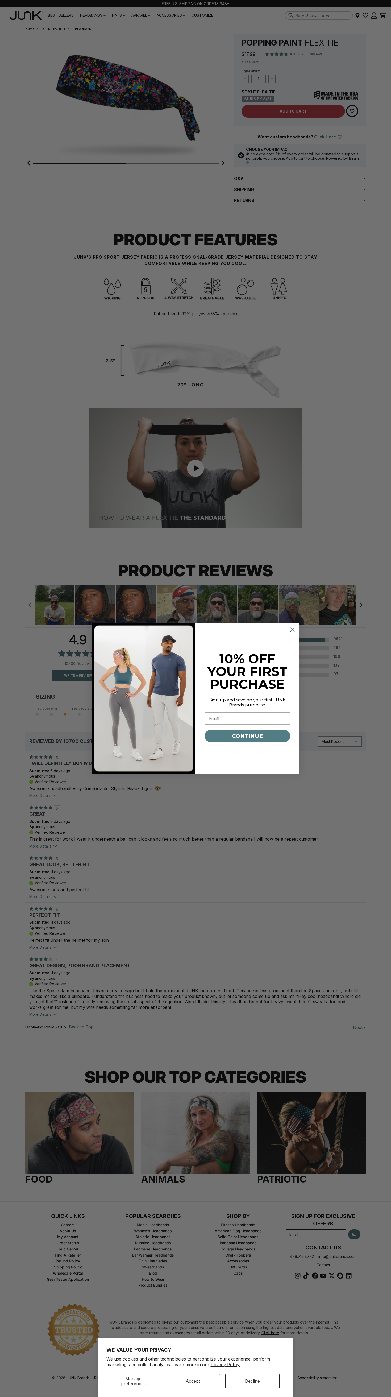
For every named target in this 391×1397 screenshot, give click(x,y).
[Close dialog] (292, 629)
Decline (252, 1381)
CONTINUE (247, 736)
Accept (193, 1381)
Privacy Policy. (225, 1364)
